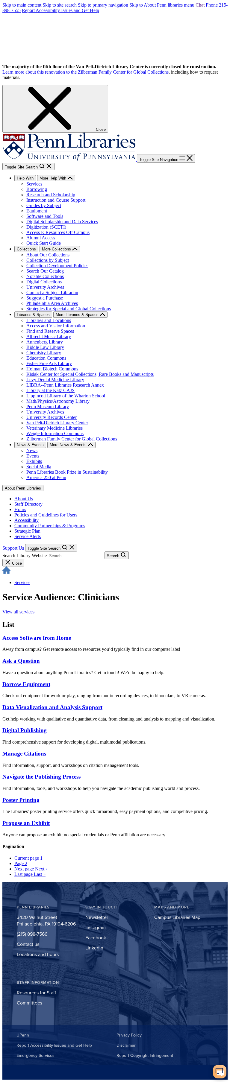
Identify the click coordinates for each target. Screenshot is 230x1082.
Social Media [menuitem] (38, 466)
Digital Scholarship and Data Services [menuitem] (62, 221)
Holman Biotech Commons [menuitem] (52, 368)
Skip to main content (21, 4)
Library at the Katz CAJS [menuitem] (50, 390)
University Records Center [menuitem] (51, 417)
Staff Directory (28, 504)
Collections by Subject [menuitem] (47, 260)
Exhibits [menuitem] (34, 461)
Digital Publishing (24, 730)
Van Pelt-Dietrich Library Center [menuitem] (57, 422)
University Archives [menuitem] (45, 287)
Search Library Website (24, 555)
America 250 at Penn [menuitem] (46, 477)
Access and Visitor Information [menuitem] (55, 325)
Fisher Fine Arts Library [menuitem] (49, 363)
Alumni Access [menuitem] (40, 237)
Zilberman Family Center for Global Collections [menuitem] (71, 438)
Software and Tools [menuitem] (44, 216)
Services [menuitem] (34, 183)
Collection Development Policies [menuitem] (57, 265)
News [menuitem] (31, 450)
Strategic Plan (27, 531)
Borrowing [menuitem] (36, 189)
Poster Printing (21, 800)
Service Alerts (27, 536)
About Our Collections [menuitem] (47, 254)
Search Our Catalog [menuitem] (45, 270)
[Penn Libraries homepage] (69, 159)
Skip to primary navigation (103, 4)
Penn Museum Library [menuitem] (47, 406)
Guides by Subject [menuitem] (43, 205)
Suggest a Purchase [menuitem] (44, 297)
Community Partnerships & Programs (49, 525)
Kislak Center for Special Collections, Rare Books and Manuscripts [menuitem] (90, 374)
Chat (200, 4)
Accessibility (26, 520)
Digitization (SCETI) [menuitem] (46, 227)
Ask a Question (21, 661)
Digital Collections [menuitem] (44, 281)
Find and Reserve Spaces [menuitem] (50, 331)
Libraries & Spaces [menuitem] (33, 314)
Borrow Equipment (26, 684)
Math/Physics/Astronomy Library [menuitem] (58, 401)
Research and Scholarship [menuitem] (50, 194)
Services (22, 582)
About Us (23, 498)
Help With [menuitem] (25, 178)
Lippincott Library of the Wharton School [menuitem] (65, 395)
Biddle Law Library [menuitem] (45, 347)
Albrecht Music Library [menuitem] (48, 336)
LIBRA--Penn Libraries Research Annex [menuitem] (65, 384)
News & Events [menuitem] (30, 445)
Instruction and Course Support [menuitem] (55, 200)
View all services (18, 611)
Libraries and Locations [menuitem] (48, 320)
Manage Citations (24, 753)
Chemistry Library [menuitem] (43, 352)
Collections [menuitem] (26, 249)
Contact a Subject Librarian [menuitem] (52, 292)
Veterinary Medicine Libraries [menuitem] (54, 428)
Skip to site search (60, 4)
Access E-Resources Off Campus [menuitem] (58, 232)
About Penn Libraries (23, 488)
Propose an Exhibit (26, 823)
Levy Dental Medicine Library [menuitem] (55, 379)
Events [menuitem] (32, 455)
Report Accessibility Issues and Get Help (60, 10)
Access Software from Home (36, 638)
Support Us (13, 548)
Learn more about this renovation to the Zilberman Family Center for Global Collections (85, 72)
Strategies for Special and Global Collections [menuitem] (68, 308)
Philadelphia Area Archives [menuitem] (52, 303)
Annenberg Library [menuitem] (44, 341)
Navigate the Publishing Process (41, 776)
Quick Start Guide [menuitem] (43, 243)
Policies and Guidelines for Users (45, 514)
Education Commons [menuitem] (46, 358)
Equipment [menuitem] (36, 210)
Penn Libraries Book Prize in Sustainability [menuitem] (67, 472)
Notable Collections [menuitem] (45, 276)
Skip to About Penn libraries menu (161, 4)
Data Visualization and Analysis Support (52, 707)
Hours (20, 509)
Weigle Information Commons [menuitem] (55, 433)
